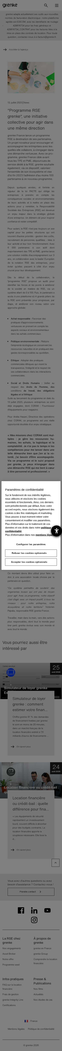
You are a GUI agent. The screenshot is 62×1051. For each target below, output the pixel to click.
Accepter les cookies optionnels (29, 562)
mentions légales (45, 535)
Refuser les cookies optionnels (29, 553)
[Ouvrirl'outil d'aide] (56, 531)
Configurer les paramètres (31, 544)
